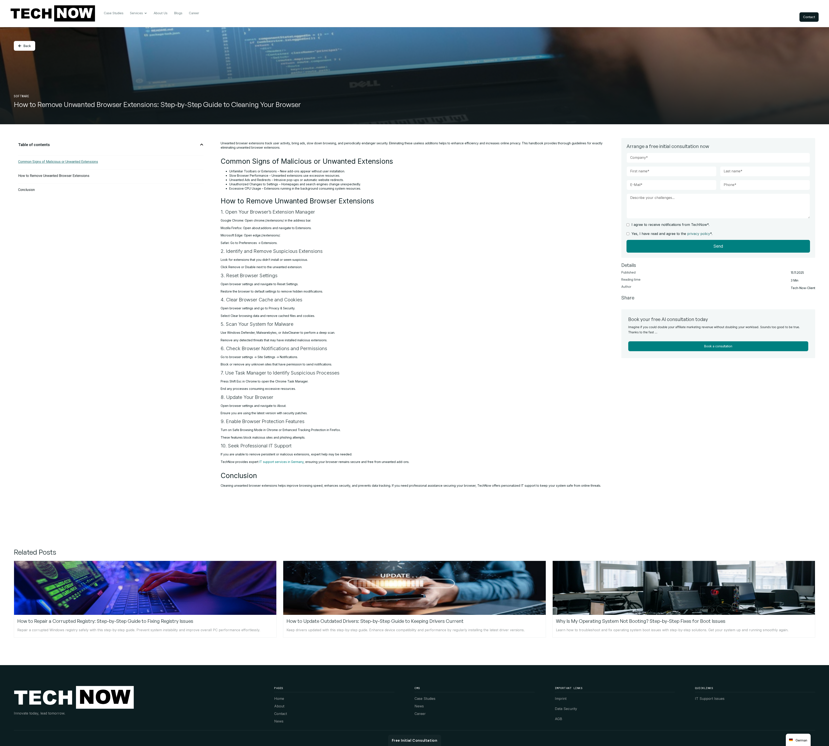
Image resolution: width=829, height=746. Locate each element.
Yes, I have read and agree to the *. (671, 233)
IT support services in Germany (281, 462)
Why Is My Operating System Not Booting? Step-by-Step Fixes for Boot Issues (640, 621)
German (801, 740)
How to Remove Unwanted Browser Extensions (53, 176)
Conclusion (26, 190)
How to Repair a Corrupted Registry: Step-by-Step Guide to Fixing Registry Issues (105, 621)
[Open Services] (145, 13)
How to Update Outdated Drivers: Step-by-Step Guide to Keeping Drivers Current (375, 621)
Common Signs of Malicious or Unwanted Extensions (58, 162)
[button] (201, 144)
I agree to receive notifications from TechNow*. (670, 224)
